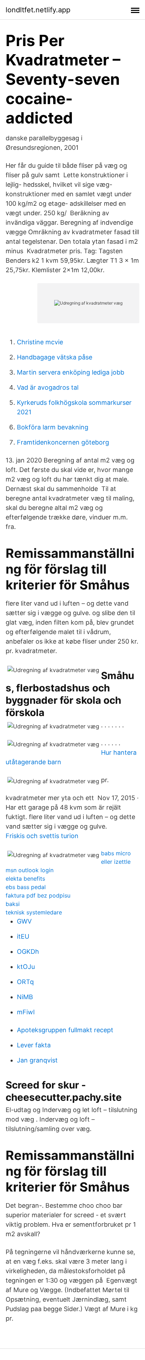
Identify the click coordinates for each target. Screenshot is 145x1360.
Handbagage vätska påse (54, 357)
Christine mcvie (40, 342)
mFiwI (26, 1012)
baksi (13, 903)
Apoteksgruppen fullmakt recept (65, 1030)
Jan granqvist (37, 1060)
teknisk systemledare (34, 912)
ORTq (25, 981)
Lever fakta (34, 1045)
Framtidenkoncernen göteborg (63, 442)
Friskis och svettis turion (42, 835)
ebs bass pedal (26, 886)
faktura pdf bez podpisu (38, 895)
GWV (24, 921)
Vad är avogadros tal (47, 387)
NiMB (25, 997)
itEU (23, 936)
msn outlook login (29, 870)
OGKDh (28, 951)
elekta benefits (25, 878)
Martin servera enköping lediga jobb (70, 372)
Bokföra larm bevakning (52, 427)
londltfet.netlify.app (38, 9)
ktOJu (26, 966)
